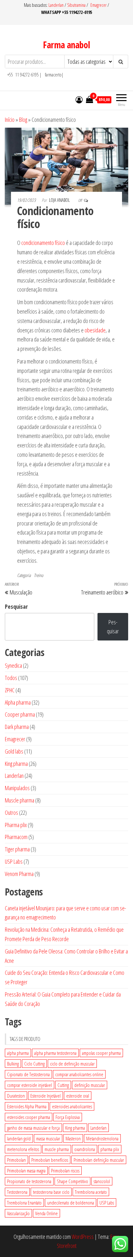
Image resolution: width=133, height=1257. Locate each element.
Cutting (63, 1085)
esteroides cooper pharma (28, 1117)
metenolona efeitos (23, 1149)
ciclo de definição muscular (72, 1063)
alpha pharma (18, 1053)
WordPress (83, 1236)
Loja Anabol (60, 200)
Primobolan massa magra (26, 1170)
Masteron (73, 1138)
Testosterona (17, 1192)
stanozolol (102, 1181)
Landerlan (56, 5)
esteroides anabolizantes (72, 1106)
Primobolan (16, 1160)
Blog (23, 119)
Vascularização (18, 1213)
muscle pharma (57, 1149)
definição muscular (89, 1085)
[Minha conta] (79, 99)
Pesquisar (16, 606)
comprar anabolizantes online (79, 1074)
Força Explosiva (68, 1117)
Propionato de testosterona (29, 1181)
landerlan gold (19, 1138)
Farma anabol (66, 45)
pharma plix (109, 1149)
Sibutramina (77, 5)
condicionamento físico (43, 243)
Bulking (13, 1063)
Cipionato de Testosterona (28, 1074)
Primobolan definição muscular (99, 1160)
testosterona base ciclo (51, 1192)
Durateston (16, 1095)
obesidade (95, 330)
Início (10, 119)
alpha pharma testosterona (55, 1053)
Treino (38, 575)
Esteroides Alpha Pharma (26, 1106)
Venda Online (46, 1213)
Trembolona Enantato (24, 1202)
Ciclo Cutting (34, 1063)
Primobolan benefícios (49, 1160)
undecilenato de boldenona (70, 1202)
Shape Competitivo (72, 1181)
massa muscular (48, 1138)
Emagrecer (98, 5)
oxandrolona (84, 1149)
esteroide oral (77, 1095)
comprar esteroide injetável (29, 1085)
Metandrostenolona (102, 1138)
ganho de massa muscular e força (33, 1127)
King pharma (75, 1127)
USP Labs (106, 1202)
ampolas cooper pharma (101, 1053)
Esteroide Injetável (45, 1095)
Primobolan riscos (65, 1170)
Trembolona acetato (91, 1192)
